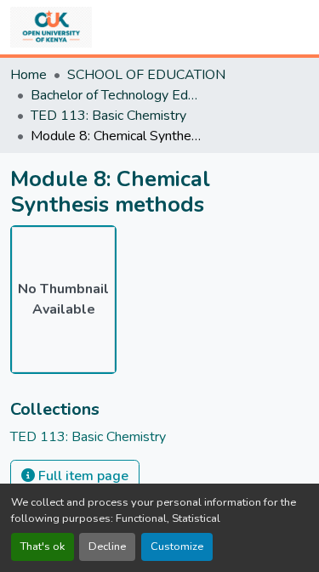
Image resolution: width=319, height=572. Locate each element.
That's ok (42, 546)
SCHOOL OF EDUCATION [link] (146, 74)
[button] (51, 27)
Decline (107, 546)
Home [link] (28, 74)
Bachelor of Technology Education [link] (116, 95)
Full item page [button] (81, 476)
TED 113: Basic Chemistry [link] (108, 115)
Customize (177, 546)
